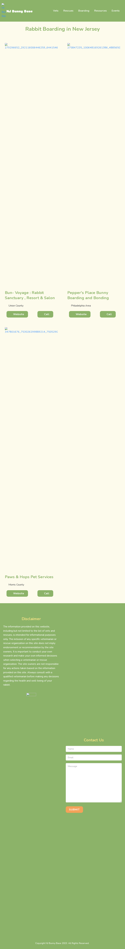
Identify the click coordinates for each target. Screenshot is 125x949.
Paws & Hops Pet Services (29, 576)
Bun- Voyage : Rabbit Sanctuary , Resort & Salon (30, 295)
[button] (17, 314)
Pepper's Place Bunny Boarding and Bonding (88, 295)
